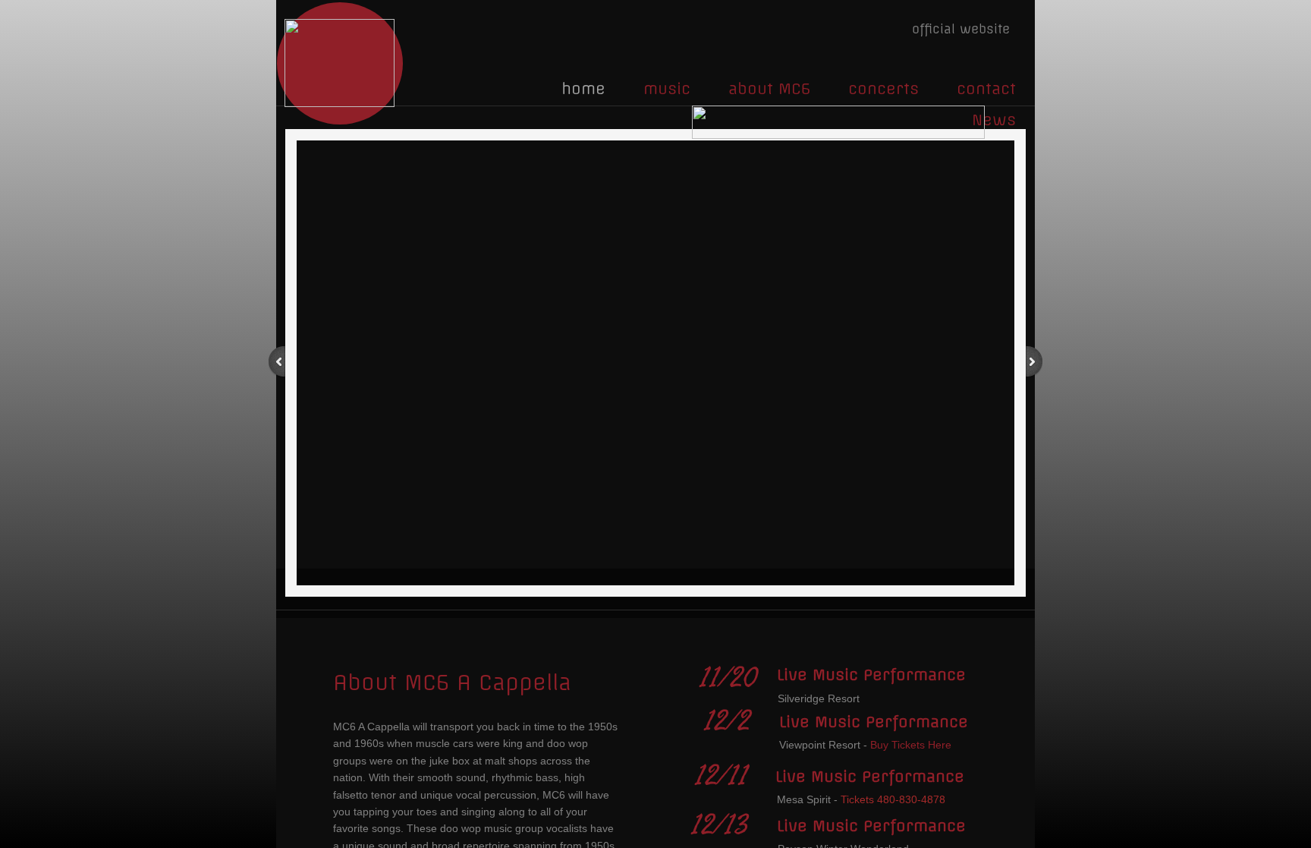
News (994, 119)
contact (986, 88)
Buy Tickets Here (910, 745)
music (666, 88)
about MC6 (769, 88)
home (583, 88)
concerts (883, 88)
